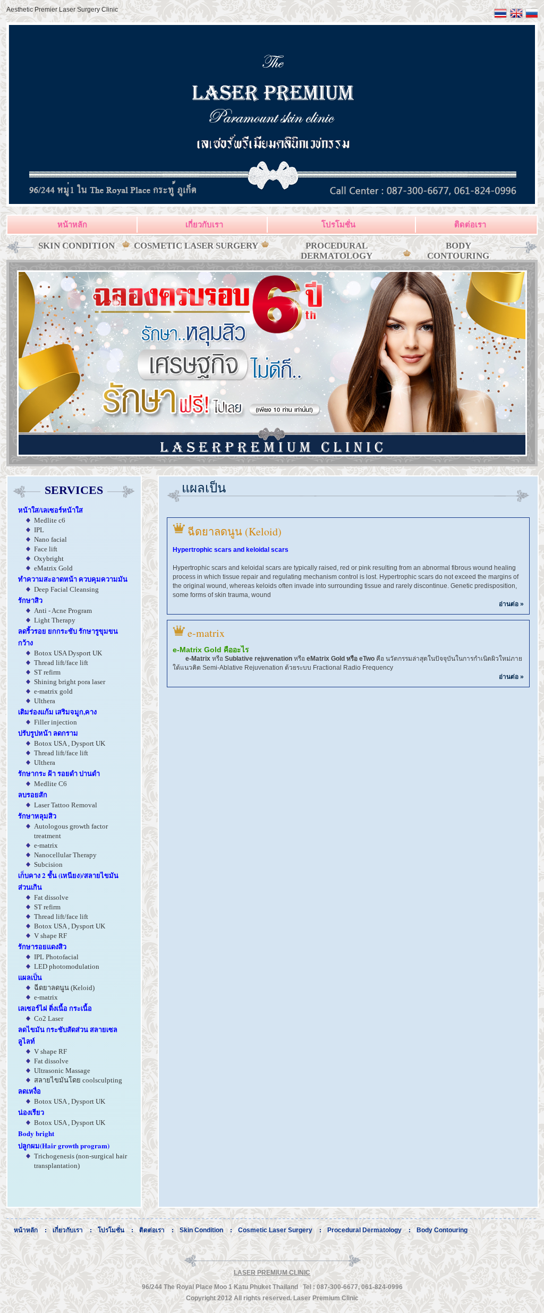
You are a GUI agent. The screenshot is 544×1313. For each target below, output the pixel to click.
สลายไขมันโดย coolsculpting (78, 1080)
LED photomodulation (66, 966)
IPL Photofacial (56, 957)
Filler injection (55, 722)
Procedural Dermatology (336, 251)
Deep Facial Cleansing (66, 589)
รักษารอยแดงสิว (42, 946)
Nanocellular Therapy (65, 855)
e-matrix (46, 845)
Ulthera (44, 701)
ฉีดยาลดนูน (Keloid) (64, 988)
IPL (39, 530)
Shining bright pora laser (69, 682)
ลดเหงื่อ (29, 1091)
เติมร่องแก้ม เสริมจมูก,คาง (57, 711)
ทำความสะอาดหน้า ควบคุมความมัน (73, 579)
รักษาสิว (30, 600)
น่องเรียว (31, 1112)
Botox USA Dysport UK (68, 653)
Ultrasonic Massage (62, 1071)
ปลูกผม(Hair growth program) (63, 1145)
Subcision (48, 864)
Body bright (36, 1133)
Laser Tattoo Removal (65, 805)
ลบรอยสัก (32, 794)
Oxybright (49, 558)
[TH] (500, 17)
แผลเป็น (30, 977)
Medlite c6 (49, 520)
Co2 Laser (48, 1018)
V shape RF (50, 936)
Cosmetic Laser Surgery (196, 246)
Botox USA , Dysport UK (69, 743)
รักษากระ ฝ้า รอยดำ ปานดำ (59, 773)
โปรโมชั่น (338, 224)
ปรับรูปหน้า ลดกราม (48, 733)
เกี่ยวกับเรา (204, 224)
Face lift (45, 549)
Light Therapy (54, 620)
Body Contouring (458, 251)
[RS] (531, 17)
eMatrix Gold (53, 568)
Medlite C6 (50, 784)
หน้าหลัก (72, 224)
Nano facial (50, 539)
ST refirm (47, 672)
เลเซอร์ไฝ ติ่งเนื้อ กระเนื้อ (55, 1008)
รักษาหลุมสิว (37, 816)
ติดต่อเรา (470, 224)
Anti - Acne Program (63, 611)
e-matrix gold (53, 691)
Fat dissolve (51, 897)
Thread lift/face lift (61, 663)
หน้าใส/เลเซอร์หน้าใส (50, 510)
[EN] (516, 17)
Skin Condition (76, 246)
